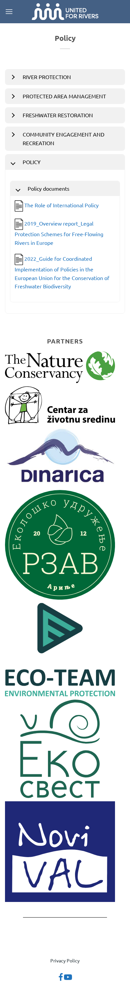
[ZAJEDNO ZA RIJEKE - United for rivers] (65, 11)
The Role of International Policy (61, 205)
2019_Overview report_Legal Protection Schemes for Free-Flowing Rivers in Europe (59, 233)
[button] (9, 11)
